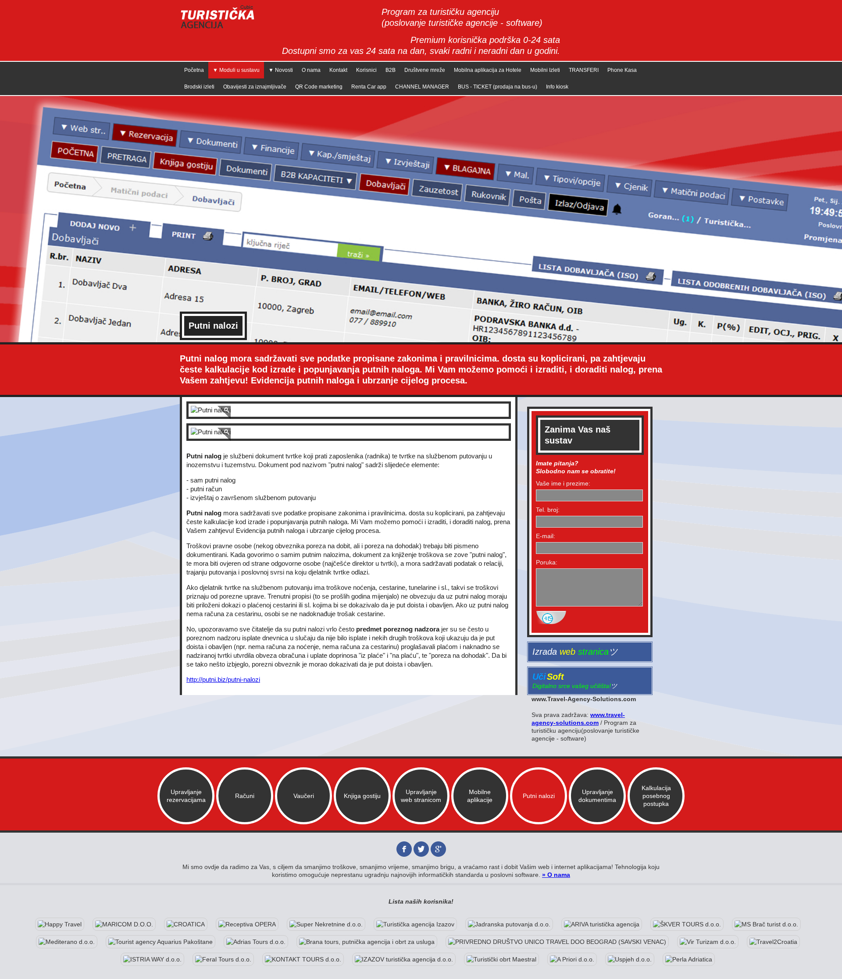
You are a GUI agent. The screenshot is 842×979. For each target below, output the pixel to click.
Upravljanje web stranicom (421, 795)
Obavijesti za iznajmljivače (254, 87)
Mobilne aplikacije (479, 795)
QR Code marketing (319, 87)
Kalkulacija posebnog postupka (656, 795)
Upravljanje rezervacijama (186, 795)
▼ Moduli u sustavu (236, 70)
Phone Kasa (622, 70)
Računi (244, 795)
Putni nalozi (539, 795)
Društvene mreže (424, 70)
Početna (194, 70)
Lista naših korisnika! (421, 901)
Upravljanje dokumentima (597, 795)
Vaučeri (303, 795)
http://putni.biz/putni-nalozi (223, 679)
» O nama (556, 874)
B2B (390, 70)
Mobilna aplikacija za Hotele (487, 70)
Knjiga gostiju (362, 795)
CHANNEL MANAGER (422, 87)
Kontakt (338, 70)
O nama (311, 70)
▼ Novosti (280, 70)
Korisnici (366, 70)
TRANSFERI (584, 70)
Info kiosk (557, 87)
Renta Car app (368, 87)
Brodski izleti (199, 87)
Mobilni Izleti (545, 70)
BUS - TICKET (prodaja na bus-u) (497, 87)
